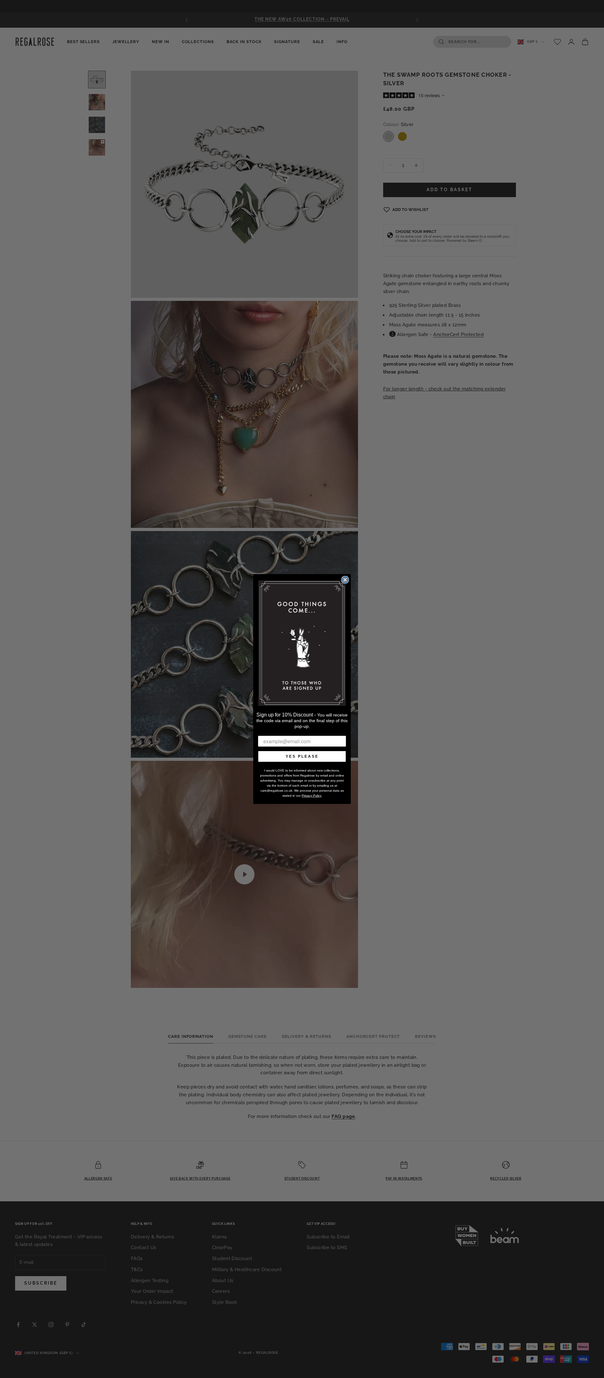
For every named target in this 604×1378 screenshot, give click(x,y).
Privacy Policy (312, 795)
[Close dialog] (345, 580)
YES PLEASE (302, 756)
